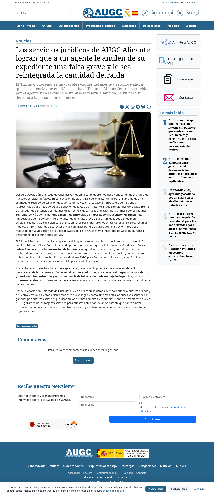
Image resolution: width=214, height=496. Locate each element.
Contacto (141, 472)
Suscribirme (152, 419)
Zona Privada (26, 26)
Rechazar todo (179, 489)
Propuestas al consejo (100, 26)
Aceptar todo (156, 489)
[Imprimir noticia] (149, 107)
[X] (127, 107)
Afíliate (193, 2)
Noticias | (21, 105)
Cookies (87, 472)
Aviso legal (74, 472)
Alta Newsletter (174, 2)
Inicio (192, 26)
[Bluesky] (143, 107)
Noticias (173, 26)
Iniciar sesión (83, 360)
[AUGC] (81, 453)
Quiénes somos (69, 26)
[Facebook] (122, 107)
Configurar (199, 489)
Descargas (129, 26)
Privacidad (127, 472)
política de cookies (113, 490)
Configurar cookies (107, 472)
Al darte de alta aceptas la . (162, 409)
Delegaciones (152, 26)
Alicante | (33, 105)
